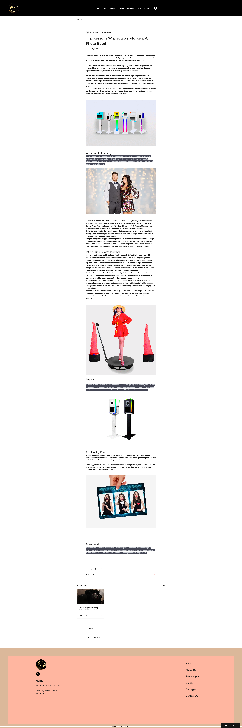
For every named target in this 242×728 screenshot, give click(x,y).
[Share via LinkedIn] (96, 569)
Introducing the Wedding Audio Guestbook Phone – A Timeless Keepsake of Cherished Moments (90, 609)
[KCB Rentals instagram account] (155, 8)
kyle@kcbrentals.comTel (48, 691)
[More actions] (155, 32)
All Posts (79, 19)
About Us (191, 669)
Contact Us (192, 695)
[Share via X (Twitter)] (91, 569)
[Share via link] (101, 569)
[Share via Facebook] (87, 569)
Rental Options (194, 676)
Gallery (189, 682)
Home (189, 663)
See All (163, 585)
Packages (191, 689)
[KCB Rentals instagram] (38, 674)
